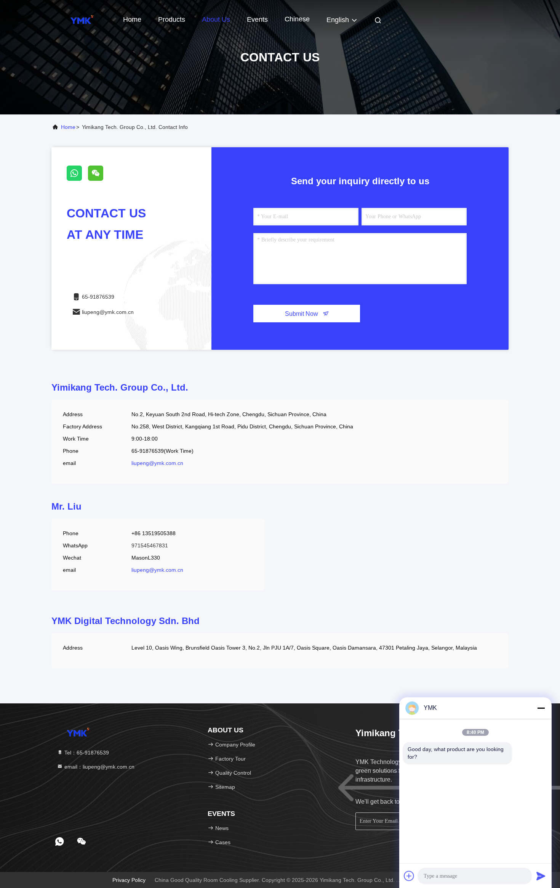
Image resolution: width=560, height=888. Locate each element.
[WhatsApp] (77, 179)
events (257, 19)
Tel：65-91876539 (86, 753)
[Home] (82, 19)
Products (171, 19)
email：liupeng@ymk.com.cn (98, 767)
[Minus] (541, 708)
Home (132, 19)
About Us (216, 19)
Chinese (297, 19)
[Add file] (409, 875)
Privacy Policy (129, 880)
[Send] (541, 875)
